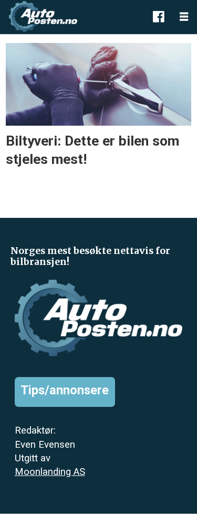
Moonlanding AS (50, 472)
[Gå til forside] (73, 16)
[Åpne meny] (184, 17)
